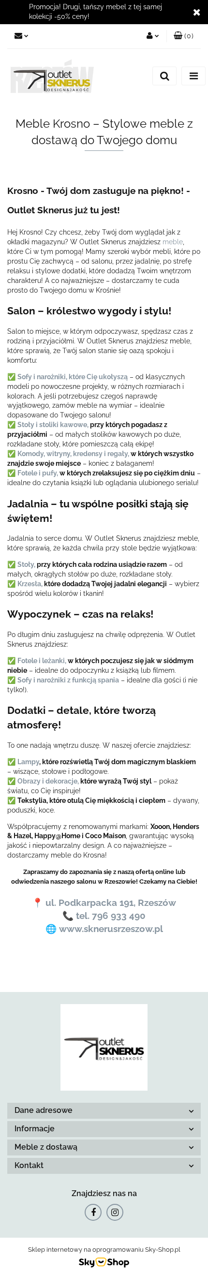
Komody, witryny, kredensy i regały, (73, 454)
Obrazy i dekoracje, (48, 781)
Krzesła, (30, 584)
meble (173, 242)
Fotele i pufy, (37, 473)
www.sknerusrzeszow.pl (111, 928)
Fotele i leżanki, (41, 661)
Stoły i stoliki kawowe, (53, 425)
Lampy (28, 762)
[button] (183, 36)
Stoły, (26, 564)
